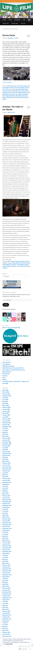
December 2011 (6, 615)
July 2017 (5, 486)
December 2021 (6, 423)
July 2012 (5, 601)
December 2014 (6, 546)
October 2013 (6, 573)
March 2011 (5, 630)
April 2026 (5, 390)
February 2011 (6, 632)
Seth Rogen (25, 97)
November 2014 (6, 548)
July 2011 (5, 623)
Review (27, 87)
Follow (5, 305)
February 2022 (6, 419)
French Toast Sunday (19, 87)
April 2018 (5, 476)
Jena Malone (19, 94)
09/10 (8, 261)
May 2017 (5, 490)
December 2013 (6, 569)
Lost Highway (6, 364)
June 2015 (5, 534)
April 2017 (5, 492)
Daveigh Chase (17, 91)
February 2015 (6, 542)
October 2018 (6, 471)
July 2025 (5, 398)
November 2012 (6, 594)
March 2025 (5, 405)
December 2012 (6, 592)
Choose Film (20, 86)
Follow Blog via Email (9, 292)
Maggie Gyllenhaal (10, 96)
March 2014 (5, 563)
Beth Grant (9, 91)
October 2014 (6, 549)
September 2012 (7, 598)
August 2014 (5, 553)
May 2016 (5, 513)
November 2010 (6, 636)
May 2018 (5, 474)
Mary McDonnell (20, 96)
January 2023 (6, 415)
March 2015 (5, 540)
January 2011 (6, 634)
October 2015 (6, 526)
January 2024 (6, 411)
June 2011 (5, 625)
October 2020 (6, 446)
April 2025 (5, 403)
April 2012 (5, 607)
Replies (4, 268)
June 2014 (5, 557)
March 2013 (5, 586)
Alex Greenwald (19, 89)
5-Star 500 (13, 86)
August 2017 (5, 484)
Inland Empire (6, 362)
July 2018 (5, 473)
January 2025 (6, 409)
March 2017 (5, 494)
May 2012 (5, 605)
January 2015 (6, 544)
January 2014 (6, 567)
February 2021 (6, 438)
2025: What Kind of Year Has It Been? (12, 368)
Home (4, 19)
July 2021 (5, 428)
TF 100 (4, 89)
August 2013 (5, 576)
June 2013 (5, 580)
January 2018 (6, 480)
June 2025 (5, 399)
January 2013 (6, 590)
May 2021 (5, 432)
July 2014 (5, 555)
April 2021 (5, 434)
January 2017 (6, 498)
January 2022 (6, 421)
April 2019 (5, 459)
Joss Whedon (20, 264)
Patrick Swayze (10, 97)
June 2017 (5, 488)
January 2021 (6, 440)
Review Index (14, 23)
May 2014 (5, 559)
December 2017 (6, 482)
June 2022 (5, 417)
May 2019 (5, 457)
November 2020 (6, 444)
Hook (3, 377)
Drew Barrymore (6, 92)
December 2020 (6, 442)
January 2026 (6, 394)
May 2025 (5, 401)
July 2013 (5, 578)
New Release (21, 261)
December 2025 (6, 396)
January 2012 (6, 613)
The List (9, 89)
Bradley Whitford (16, 263)
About (10, 19)
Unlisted (4, 263)
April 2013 (5, 584)
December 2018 (6, 467)
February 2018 (6, 478)
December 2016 (6, 500)
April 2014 (5, 561)
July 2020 (5, 448)
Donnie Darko (8, 35)
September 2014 (7, 551)
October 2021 (6, 425)
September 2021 (7, 426)
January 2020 (6, 451)
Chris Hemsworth (25, 263)
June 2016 (5, 511)
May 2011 (5, 626)
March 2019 (5, 461)
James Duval (12, 94)
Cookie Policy (9, 644)
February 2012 (6, 611)
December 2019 (6, 453)
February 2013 (6, 588)
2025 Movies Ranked (8, 366)
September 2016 (7, 505)
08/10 (8, 86)
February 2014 (6, 565)
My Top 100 (6, 23)
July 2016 (5, 509)
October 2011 (6, 617)
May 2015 (5, 536)
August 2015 (5, 530)
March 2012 (5, 609)
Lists (24, 19)
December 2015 (6, 523)
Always (4, 379)
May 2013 (5, 582)
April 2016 (5, 515)
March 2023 (5, 413)
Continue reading (7, 82)
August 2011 (5, 621)
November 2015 (6, 524)
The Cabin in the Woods (23, 266)
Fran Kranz (15, 92)
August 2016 (5, 507)
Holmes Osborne (22, 92)
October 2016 (6, 503)
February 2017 (6, 496)
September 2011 (7, 619)
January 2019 (6, 465)
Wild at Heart (6, 374)
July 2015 (5, 532)
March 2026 (5, 392)
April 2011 (5, 628)
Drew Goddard (6, 264)
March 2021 (5, 436)
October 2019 (6, 455)
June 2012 (5, 603)
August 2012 (5, 599)
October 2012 (6, 596)
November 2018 (6, 469)
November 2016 (6, 501)
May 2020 (5, 449)
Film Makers (17, 19)
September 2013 (7, 575)
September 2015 (7, 528)
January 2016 (6, 521)
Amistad (4, 376)
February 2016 (6, 519)
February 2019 (6, 463)
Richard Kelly (17, 97)
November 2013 (6, 571)
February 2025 (6, 407)
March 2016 (5, 517)
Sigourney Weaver (12, 266)
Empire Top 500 (9, 87)
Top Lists (23, 23)
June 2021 (5, 430)
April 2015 (5, 538)
